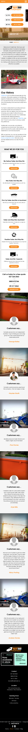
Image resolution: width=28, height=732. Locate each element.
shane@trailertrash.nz (14, 681)
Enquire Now (14, 289)
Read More (14, 168)
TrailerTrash (4, 95)
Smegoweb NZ (15, 723)
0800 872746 (17, 19)
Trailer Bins (20, 118)
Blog (21, 729)
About (11, 729)
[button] (26, 2)
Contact (17, 729)
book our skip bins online (7, 138)
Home (11, 42)
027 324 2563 (17, 15)
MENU (3, 1)
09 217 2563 (17, 24)
